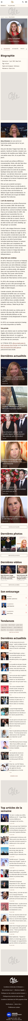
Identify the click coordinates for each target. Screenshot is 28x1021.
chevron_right (26, 49)
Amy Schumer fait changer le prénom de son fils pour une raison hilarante (12, 461)
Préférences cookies (14, 1007)
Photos (23, 48)
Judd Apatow (10, 606)
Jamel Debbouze (18, 627)
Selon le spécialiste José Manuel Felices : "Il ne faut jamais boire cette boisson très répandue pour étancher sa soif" (18, 734)
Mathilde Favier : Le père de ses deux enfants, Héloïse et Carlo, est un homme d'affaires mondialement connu (18, 907)
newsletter (26, 2)
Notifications (9, 1004)
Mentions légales (19, 990)
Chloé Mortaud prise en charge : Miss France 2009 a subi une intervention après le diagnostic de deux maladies (18, 745)
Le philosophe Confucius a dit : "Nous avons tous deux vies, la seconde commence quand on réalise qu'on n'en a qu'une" (18, 840)
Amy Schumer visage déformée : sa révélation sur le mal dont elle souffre (8, 577)
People (6, 17)
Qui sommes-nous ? (7, 990)
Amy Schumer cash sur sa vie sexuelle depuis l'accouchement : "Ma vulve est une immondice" (13, 434)
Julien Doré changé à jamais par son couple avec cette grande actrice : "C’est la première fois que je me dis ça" (18, 929)
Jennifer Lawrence (12, 599)
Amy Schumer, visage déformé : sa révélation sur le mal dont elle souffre (13, 379)
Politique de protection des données (13, 996)
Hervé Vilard (12, 625)
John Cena (10, 613)
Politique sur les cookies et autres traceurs (13, 993)
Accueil (2, 17)
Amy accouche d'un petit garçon (11, 347)
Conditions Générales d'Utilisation (13, 987)
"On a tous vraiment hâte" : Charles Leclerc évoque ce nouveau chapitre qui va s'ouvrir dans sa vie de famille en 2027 (17, 690)
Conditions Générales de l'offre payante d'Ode (14, 999)
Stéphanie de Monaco (6, 627)
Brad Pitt (3, 630)
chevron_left (2, 49)
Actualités (15, 48)
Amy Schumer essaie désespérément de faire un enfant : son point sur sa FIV (14, 489)
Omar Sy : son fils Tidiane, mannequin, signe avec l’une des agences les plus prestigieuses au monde (17, 767)
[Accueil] (12, 2)
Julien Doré (19, 625)
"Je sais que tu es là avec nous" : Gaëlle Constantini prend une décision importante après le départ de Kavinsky (18, 723)
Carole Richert (18, 630)
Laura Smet (4, 625)
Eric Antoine (10, 630)
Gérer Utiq (18, 1004)
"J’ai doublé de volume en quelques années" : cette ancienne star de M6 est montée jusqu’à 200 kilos (16, 756)
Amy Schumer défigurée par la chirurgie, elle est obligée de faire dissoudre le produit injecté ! (13, 406)
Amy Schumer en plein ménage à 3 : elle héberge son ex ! (13, 518)
